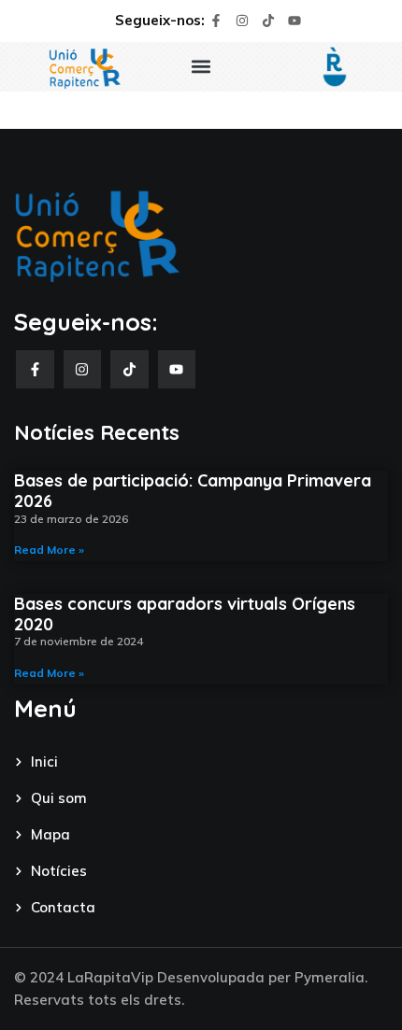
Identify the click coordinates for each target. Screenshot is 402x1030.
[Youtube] (294, 20)
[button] (201, 66)
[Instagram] (242, 20)
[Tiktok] (268, 20)
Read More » (49, 550)
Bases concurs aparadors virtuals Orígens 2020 (184, 614)
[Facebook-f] (216, 20)
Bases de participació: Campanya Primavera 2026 (192, 491)
